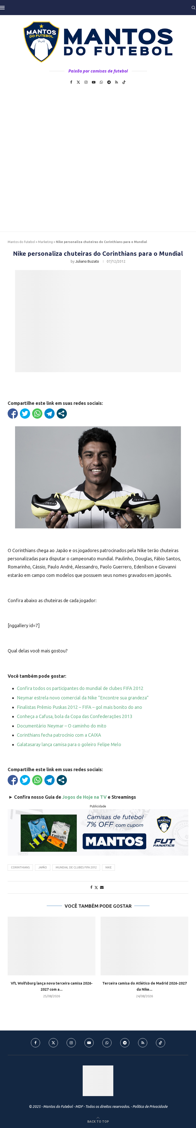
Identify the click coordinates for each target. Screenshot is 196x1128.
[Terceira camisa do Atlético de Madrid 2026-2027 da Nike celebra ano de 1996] (144, 946)
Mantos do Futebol (21, 242)
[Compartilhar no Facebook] (13, 413)
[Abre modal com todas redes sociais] (62, 413)
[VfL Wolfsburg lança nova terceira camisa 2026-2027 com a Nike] (51, 946)
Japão (42, 867)
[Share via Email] (102, 887)
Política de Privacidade (149, 1107)
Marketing (45, 242)
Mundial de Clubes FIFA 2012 (76, 867)
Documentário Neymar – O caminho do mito (61, 725)
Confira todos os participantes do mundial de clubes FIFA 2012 (80, 688)
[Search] (193, 7)
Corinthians (20, 867)
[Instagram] (86, 82)
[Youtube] (93, 82)
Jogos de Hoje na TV (84, 796)
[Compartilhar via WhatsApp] (37, 413)
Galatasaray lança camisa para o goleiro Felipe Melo (69, 744)
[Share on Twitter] (96, 887)
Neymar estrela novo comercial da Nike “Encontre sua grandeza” (83, 697)
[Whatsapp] (101, 82)
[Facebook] (71, 82)
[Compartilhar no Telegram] (49, 413)
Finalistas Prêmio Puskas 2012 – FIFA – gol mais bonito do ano (79, 707)
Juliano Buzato (87, 261)
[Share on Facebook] (91, 887)
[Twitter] (78, 82)
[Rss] (116, 82)
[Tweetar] (25, 413)
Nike (108, 867)
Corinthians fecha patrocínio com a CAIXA (59, 734)
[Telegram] (109, 82)
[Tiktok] (124, 82)
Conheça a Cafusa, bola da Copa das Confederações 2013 (74, 716)
